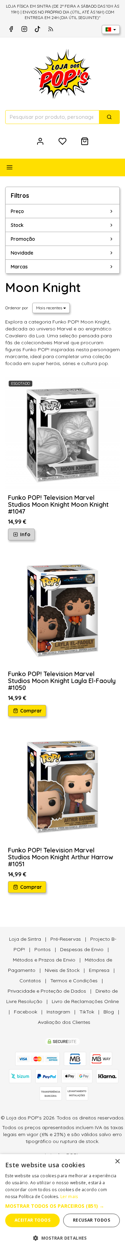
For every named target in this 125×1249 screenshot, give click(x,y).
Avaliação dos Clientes (64, 1022)
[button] (62, 1206)
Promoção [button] (23, 239)
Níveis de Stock (62, 970)
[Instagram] (24, 29)
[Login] (40, 141)
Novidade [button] (22, 253)
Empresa (99, 970)
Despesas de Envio (81, 949)
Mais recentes (49, 307)
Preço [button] (17, 211)
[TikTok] (37, 29)
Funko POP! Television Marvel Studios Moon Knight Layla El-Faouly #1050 (62, 681)
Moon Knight (43, 287)
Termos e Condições (74, 980)
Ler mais (69, 1196)
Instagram (58, 1012)
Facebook (25, 1012)
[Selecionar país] (111, 29)
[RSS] (51, 29)
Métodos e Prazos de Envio (44, 960)
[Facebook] (11, 29)
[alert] (62, 1201)
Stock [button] (17, 225)
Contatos (30, 980)
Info (24, 534)
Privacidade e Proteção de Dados (47, 991)
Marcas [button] (19, 267)
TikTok (87, 1012)
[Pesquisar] (109, 117)
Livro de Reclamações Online (85, 1001)
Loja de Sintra (25, 939)
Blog (108, 1012)
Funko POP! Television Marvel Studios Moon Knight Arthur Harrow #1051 (60, 857)
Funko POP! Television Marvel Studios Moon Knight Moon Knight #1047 (58, 504)
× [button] (117, 1161)
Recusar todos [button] (91, 1220)
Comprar (30, 711)
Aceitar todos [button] (32, 1220)
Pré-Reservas (65, 939)
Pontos (42, 949)
